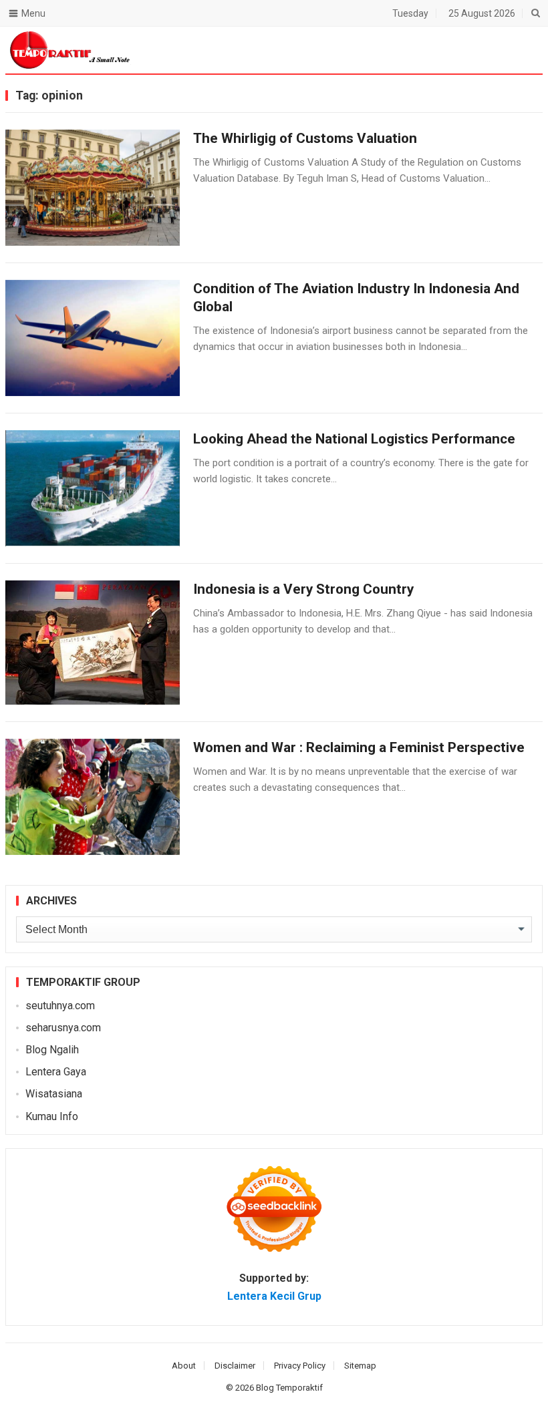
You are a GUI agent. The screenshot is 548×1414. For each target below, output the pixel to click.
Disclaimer (235, 1366)
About (184, 1366)
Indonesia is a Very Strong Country (303, 589)
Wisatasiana (53, 1093)
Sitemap (360, 1366)
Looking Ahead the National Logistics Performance (354, 439)
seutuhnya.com (60, 1005)
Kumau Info (51, 1116)
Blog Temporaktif (289, 1388)
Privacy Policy (299, 1366)
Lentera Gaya (55, 1071)
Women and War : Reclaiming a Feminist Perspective (359, 747)
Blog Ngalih (52, 1049)
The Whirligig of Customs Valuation (305, 138)
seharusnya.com (63, 1027)
